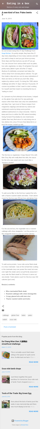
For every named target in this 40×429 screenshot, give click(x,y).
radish (5, 319)
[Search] (37, 4)
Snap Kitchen (6, 53)
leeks (23, 315)
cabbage (6, 315)
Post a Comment (10, 327)
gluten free (15, 315)
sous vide (13, 319)
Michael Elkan (24, 425)
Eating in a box (18, 3)
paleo (30, 315)
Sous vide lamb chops (11, 368)
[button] (37, 13)
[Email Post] (3, 311)
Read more (33, 362)
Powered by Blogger (21, 421)
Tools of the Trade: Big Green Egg (16, 393)
